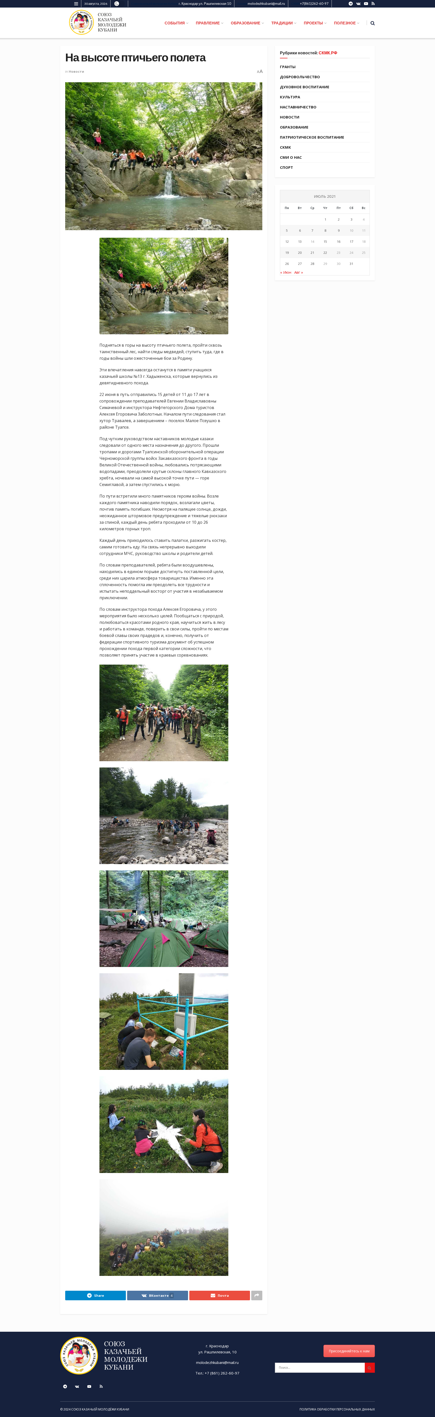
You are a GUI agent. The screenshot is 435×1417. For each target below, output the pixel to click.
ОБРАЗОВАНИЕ (245, 23)
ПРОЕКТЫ (313, 23)
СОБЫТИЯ (175, 23)
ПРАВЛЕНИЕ (208, 23)
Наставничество (298, 106)
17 (351, 241)
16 (338, 241)
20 (300, 252)
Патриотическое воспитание (312, 137)
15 (325, 241)
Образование (294, 127)
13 (300, 241)
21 (312, 252)
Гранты (288, 66)
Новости (76, 71)
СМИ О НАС (291, 157)
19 (287, 252)
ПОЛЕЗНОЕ (345, 23)
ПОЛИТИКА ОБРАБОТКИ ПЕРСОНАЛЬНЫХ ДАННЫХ (337, 1409)
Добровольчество (300, 76)
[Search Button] (370, 1368)
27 (300, 263)
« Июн (285, 272)
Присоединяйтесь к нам (349, 1351)
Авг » (298, 272)
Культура (290, 96)
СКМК (285, 147)
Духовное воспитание (304, 86)
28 (312, 263)
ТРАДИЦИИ (282, 23)
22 (325, 252)
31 (351, 263)
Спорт (286, 167)
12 (287, 241)
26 (287, 263)
